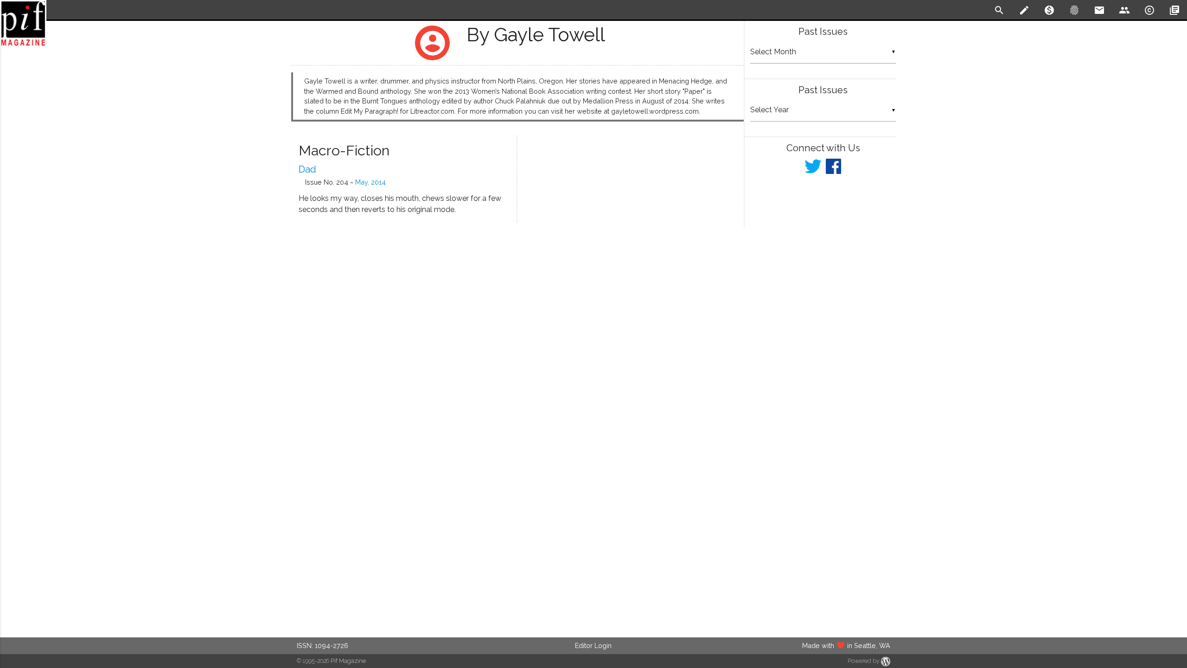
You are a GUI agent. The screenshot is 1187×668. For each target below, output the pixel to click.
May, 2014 (370, 182)
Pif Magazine (348, 660)
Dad (307, 169)
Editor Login (593, 645)
